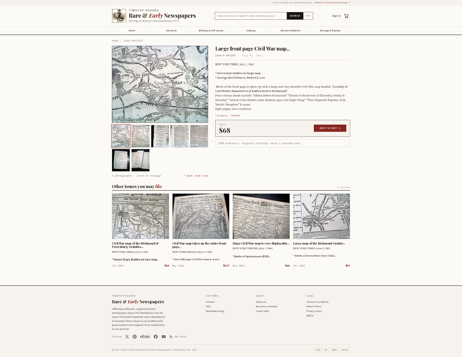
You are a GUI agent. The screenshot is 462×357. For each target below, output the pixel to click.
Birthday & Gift (211, 30)
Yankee (235, 115)
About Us (171, 30)
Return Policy (313, 306)
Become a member (266, 306)
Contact (210, 301)
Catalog (251, 30)
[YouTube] (163, 337)
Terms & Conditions (317, 301)
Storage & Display (330, 30)
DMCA (309, 315)
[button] (160, 84)
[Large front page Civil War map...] (121, 136)
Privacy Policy (314, 311)
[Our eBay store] (145, 337)
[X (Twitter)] (127, 337)
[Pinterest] (135, 337)
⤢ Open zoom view (195, 175)
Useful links (262, 311)
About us (261, 301)
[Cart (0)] (346, 15)
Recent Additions (290, 30)
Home (131, 30)
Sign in (336, 15)
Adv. (308, 15)
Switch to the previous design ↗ (332, 2)
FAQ (208, 306)
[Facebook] (156, 337)
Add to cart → (330, 128)
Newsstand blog (215, 311)
